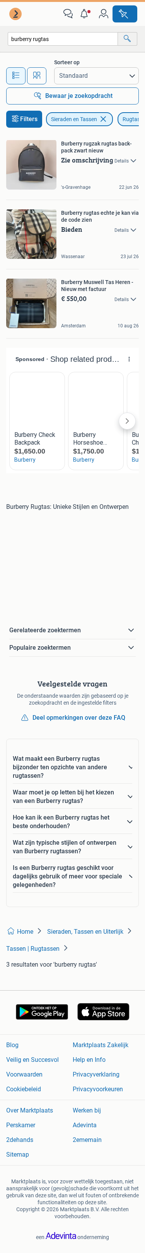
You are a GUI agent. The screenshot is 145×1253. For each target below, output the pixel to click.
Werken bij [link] (87, 1110)
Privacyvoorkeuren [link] (98, 1089)
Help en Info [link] (89, 1059)
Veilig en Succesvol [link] (32, 1059)
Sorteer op (67, 62)
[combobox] (63, 39)
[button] (86, 13)
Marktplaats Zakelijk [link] (100, 1045)
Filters (29, 119)
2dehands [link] (19, 1139)
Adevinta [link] (85, 1125)
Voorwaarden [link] (24, 1074)
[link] (16, 13)
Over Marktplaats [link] (29, 1110)
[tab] (16, 75)
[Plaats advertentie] (125, 13)
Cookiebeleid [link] (23, 1089)
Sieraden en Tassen (74, 119)
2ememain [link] (87, 1139)
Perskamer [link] (20, 1125)
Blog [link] (12, 1045)
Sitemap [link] (17, 1154)
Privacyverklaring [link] (96, 1074)
